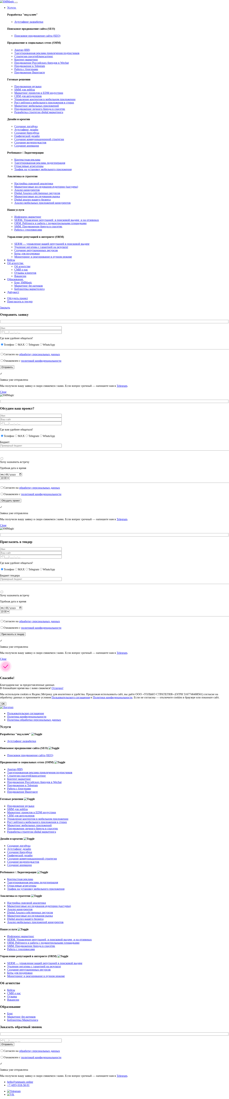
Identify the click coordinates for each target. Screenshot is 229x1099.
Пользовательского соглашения (71, 697)
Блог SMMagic (23, 282)
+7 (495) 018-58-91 (18, 1085)
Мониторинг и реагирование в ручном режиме (43, 256)
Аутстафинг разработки (28, 21)
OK (3, 704)
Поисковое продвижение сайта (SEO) (37, 35)
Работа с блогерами (26, 69)
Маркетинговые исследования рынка (37, 196)
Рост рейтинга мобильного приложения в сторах (44, 102)
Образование (15, 279)
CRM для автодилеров (28, 96)
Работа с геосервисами (28, 229)
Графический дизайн (27, 136)
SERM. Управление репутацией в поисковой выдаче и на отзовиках (56, 220)
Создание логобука (26, 126)
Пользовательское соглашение (25, 713)
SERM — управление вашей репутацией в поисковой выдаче (51, 243)
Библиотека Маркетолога (22, 1019)
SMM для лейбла (24, 89)
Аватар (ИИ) (22, 49)
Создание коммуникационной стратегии (39, 139)
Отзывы (12, 996)
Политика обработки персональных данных (34, 719)
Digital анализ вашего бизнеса (32, 199)
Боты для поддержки (27, 253)
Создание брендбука (26, 132)
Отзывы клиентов (25, 272)
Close (3, 391)
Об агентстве (15, 263)
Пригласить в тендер (20, 301)
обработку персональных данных (39, 354)
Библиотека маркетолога (29, 288)
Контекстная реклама (27, 159)
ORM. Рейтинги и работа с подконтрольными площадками (50, 223)
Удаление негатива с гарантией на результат (41, 247)
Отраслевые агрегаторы (28, 166)
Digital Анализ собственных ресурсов (37, 193)
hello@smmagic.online (20, 1081)
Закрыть (5, 307)
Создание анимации (26, 145)
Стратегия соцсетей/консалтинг (33, 56)
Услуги (11, 7)
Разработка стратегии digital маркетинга (38, 112)
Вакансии (20, 276)
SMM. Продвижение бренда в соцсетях (38, 226)
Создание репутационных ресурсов (36, 250)
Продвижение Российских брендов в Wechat (41, 62)
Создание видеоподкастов (30, 142)
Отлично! (57, 688)
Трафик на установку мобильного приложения (43, 169)
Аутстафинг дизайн (26, 129)
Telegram (122, 385)
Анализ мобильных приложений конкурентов (42, 202)
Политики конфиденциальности (112, 697)
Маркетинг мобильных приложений (36, 105)
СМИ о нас (21, 269)
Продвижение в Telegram (29, 66)
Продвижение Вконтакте (29, 72)
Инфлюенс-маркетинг (27, 216)
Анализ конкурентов (27, 189)
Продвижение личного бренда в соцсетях (39, 108)
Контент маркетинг (26, 59)
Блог (10, 1013)
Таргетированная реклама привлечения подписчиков (46, 53)
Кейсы (11, 259)
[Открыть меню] (16, 2)
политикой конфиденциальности (41, 360)
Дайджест (13, 292)
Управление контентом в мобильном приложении (44, 99)
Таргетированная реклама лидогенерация (39, 162)
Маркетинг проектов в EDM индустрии (38, 92)
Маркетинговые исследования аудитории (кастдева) (46, 186)
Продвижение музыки (28, 86)
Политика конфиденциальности (26, 716)
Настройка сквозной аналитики (33, 183)
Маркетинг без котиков (28, 285)
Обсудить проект (17, 298)
